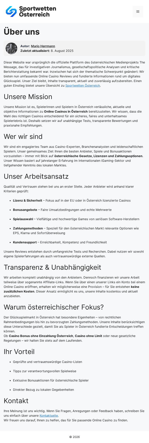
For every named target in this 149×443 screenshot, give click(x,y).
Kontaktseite (49, 415)
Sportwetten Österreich (82, 85)
